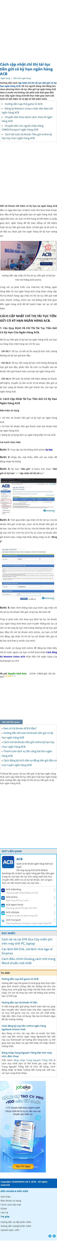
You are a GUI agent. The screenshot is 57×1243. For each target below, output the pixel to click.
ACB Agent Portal (14, 904)
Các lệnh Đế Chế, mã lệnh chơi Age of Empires (27, 951)
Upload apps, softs (10, 1229)
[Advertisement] (28, 30)
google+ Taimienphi (54, 1236)
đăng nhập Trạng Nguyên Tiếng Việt (33, 1060)
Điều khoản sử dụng (11, 1200)
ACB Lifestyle (12, 912)
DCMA (4, 1208)
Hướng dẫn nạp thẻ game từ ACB (23, 104)
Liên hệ (4, 1212)
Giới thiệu (6, 1196)
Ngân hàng (5, 78)
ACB (19, 859)
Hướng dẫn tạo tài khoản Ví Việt (19, 1002)
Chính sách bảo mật (11, 1204)
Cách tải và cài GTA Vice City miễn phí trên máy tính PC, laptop (27, 941)
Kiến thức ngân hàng (22, 78)
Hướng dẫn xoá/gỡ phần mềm (16, 1226)
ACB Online (12, 897)
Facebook (49, 1236)
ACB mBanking (13, 889)
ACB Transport (13, 919)
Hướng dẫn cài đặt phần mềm (16, 1222)
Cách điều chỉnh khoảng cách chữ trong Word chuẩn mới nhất (28, 961)
